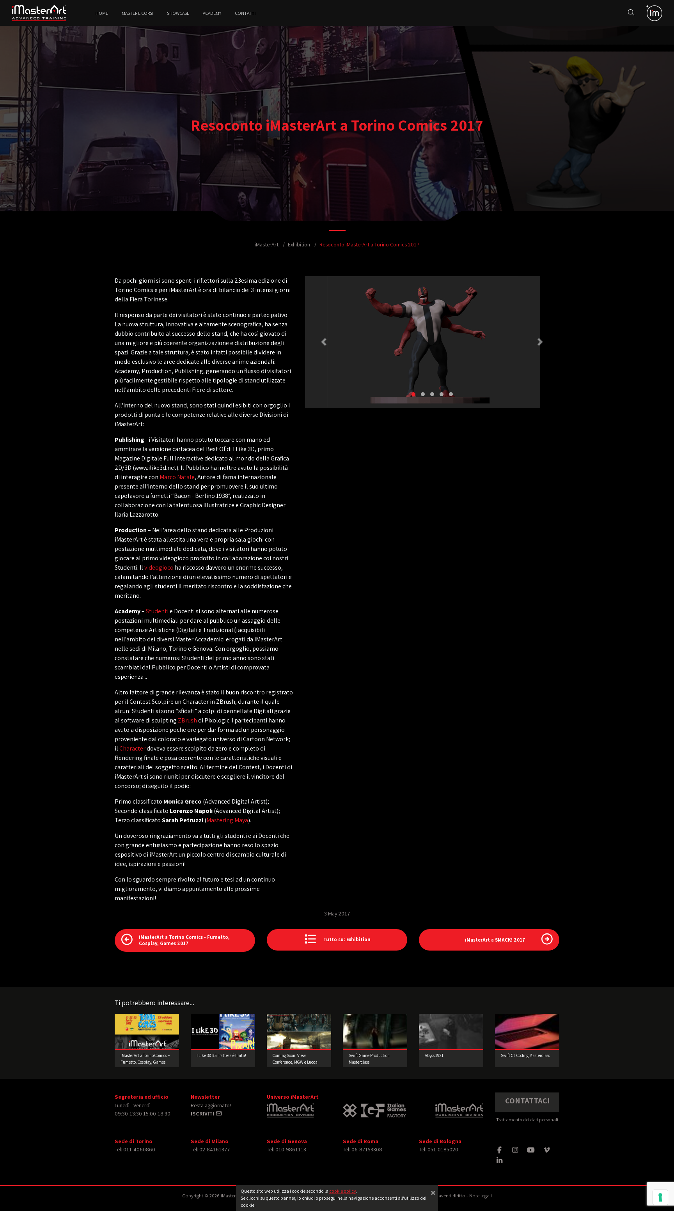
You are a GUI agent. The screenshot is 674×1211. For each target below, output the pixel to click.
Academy (212, 13)
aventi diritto (451, 1195)
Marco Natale (177, 477)
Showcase (178, 13)
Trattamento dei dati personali (527, 1119)
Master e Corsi (137, 13)
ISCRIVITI (203, 1113)
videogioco (159, 567)
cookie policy (342, 1191)
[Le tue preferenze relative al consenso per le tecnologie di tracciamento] (660, 1197)
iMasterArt (266, 244)
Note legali (480, 1195)
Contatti (245, 13)
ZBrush (187, 720)
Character (132, 748)
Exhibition (299, 244)
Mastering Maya (227, 820)
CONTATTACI (527, 1101)
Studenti (157, 611)
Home (102, 13)
